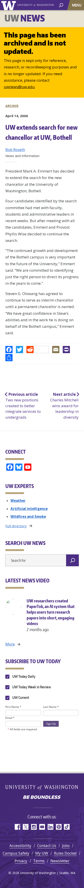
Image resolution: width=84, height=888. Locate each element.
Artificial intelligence (29, 508)
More (10, 644)
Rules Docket (65, 853)
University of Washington (9, 5)
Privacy (21, 860)
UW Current (20, 697)
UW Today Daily (23, 676)
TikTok (67, 827)
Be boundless (42, 797)
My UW (41, 853)
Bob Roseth (15, 149)
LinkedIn (50, 827)
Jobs (66, 845)
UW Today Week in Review (31, 687)
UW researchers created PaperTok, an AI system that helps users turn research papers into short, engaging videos (51, 615)
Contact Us (46, 845)
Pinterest (59, 827)
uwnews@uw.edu (19, 86)
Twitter (25, 827)
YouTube (42, 827)
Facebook (17, 827)
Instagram (34, 827)
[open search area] (61, 5)
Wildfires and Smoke (28, 516)
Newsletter (59, 860)
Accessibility (20, 845)
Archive (12, 106)
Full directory (16, 526)
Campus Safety (16, 853)
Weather (18, 500)
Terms (39, 860)
